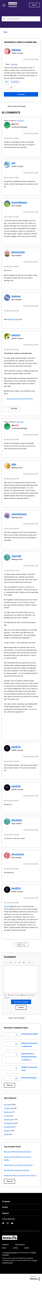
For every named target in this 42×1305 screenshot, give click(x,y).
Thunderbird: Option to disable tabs (19, 42)
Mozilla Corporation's (12, 1274)
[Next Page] (26, 960)
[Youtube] (12, 1245)
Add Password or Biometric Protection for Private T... (30, 1076)
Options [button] (39, 32)
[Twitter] (3, 1245)
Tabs (6, 81)
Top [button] (3, 1299)
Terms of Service (21, 1266)
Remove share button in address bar (28, 1062)
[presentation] (6, 977)
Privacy (4, 1270)
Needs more (8, 1131)
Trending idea (9, 1127)
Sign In (34, 5)
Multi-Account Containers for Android (17, 1189)
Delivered (7, 1149)
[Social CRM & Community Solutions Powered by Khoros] (35, 1300)
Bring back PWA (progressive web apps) (18, 1171)
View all (10, 1104)
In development (9, 1142)
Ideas (5, 32)
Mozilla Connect (13, 5)
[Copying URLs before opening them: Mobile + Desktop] (34, 106)
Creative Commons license (10, 1285)
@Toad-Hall (8, 919)
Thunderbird (16, 81)
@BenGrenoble (13, 321)
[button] (6, 87)
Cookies (16, 1270)
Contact (27, 1270)
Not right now (9, 1146)
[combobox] (21, 18)
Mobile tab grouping (29, 1096)
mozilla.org (5, 1266)
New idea (14, 64)
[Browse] (4, 5)
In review (7, 1135)
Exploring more (9, 1138)
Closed (6, 1153)
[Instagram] (8, 1245)
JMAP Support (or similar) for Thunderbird (19, 1184)
